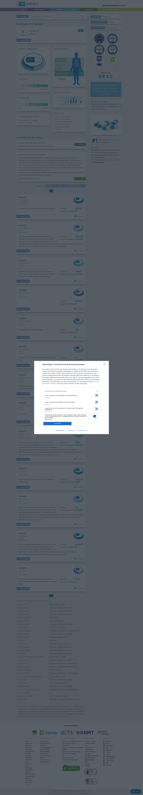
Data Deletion (60, 430)
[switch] (95, 395)
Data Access (71, 430)
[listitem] (71, 391)
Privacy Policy (82, 430)
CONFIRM (57, 423)
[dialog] (71, 397)
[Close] (105, 364)
